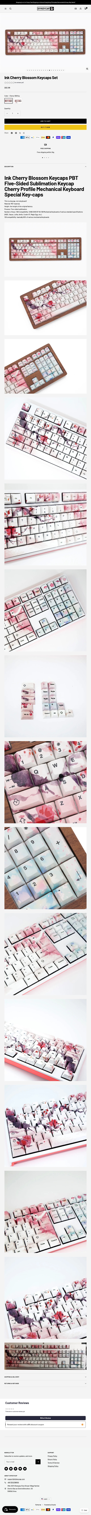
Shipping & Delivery (11, 1377)
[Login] (80, 9)
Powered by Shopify (50, 1504)
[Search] (10, 9)
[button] (14, 82)
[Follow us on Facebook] (6, 1468)
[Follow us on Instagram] (11, 1468)
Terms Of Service (53, 1463)
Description (8, 166)
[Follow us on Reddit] (25, 1468)
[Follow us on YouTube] (20, 1468)
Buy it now (45, 127)
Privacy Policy (52, 1456)
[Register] (38, 1461)
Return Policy (52, 1459)
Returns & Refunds (11, 1383)
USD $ (45, 1499)
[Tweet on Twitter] (20, 133)
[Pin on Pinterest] (16, 133)
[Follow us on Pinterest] (15, 1468)
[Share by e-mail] (24, 133)
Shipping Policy (53, 1466)
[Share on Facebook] (12, 133)
